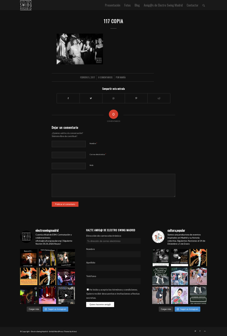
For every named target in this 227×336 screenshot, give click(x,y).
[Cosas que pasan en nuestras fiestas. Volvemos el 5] (28, 295)
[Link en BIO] (66, 295)
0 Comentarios (105, 77)
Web (91, 165)
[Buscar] (203, 5)
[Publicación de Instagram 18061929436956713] (198, 276)
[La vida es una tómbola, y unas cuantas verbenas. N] (179, 276)
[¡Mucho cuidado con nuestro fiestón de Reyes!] (47, 257)
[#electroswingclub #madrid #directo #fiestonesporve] (66, 276)
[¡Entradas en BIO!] (28, 276)
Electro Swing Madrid (39, 331)
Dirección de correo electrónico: (103, 235)
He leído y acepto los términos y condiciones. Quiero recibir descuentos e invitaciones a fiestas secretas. (113, 293)
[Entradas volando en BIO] (160, 257)
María (123, 77)
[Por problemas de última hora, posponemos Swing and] (198, 295)
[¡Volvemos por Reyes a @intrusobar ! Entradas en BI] (47, 276)
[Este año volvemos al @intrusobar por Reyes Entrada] (198, 257)
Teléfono (91, 276)
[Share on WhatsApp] (113, 98)
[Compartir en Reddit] (159, 98)
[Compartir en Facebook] (68, 98)
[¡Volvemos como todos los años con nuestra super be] (179, 295)
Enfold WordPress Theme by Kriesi (63, 331)
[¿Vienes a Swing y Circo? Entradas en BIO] (179, 257)
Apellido (90, 262)
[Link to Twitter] (195, 331)
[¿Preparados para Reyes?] (66, 257)
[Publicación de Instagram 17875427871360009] (160, 295)
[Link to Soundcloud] (204, 331)
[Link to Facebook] (200, 331)
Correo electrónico (98, 154)
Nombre (93, 143)
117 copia (113, 20)
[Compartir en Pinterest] (136, 98)
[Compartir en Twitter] (91, 98)
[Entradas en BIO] (28, 257)
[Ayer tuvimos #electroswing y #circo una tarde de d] (47, 295)
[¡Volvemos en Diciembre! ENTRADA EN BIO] (160, 276)
